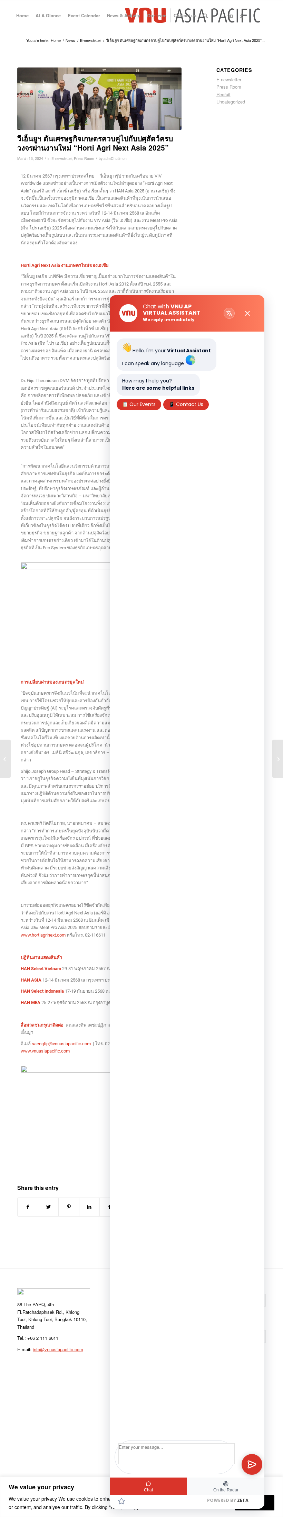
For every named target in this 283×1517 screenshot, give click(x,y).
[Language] (229, 313)
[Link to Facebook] (241, 15)
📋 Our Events (139, 404)
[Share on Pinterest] (69, 1207)
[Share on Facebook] (28, 1207)
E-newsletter (61, 158)
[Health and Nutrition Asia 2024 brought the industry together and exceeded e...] (277, 759)
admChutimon (115, 158)
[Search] (205, 15)
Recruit (223, 94)
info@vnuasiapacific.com (58, 1349)
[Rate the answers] (121, 1501)
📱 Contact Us (186, 404)
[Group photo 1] (99, 98)
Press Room (84, 158)
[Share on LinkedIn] (89, 1207)
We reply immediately (169, 320)
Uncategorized (230, 101)
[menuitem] (22, 15)
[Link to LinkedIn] (231, 15)
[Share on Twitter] (48, 1207)
